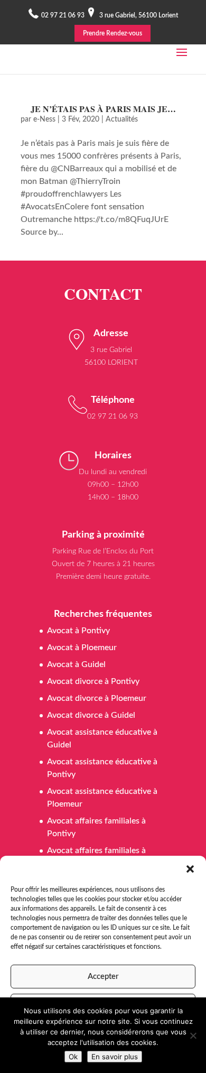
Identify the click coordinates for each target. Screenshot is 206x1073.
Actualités (122, 119)
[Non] (193, 1035)
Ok (73, 1056)
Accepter (103, 976)
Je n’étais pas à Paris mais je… (103, 109)
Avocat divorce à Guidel (91, 715)
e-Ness (44, 119)
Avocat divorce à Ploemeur (96, 698)
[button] (190, 869)
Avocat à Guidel (76, 664)
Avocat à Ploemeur (82, 647)
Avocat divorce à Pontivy (93, 681)
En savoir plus (114, 1056)
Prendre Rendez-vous (112, 33)
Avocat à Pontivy (78, 630)
